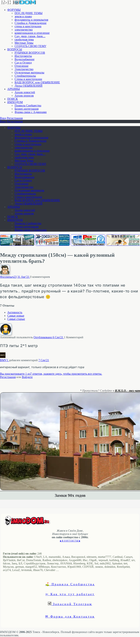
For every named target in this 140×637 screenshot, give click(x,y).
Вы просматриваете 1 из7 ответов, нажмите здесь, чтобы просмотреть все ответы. (51, 373)
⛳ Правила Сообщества (70, 584)
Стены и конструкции (28, 79)
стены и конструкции (28, 26)
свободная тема (24, 39)
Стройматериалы (25, 75)
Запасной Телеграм (71, 604)
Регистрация (15, 118)
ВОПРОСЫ (14, 49)
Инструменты (23, 56)
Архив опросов (24, 95)
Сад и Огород (23, 62)
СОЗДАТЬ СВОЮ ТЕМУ (30, 46)
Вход (3, 118)
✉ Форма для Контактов (70, 616)
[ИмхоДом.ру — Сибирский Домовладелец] (18, 3)
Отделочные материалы (29, 72)
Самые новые (15, 315)
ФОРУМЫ (14, 9)
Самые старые (16, 319)
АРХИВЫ (13, 89)
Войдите (27, 377)
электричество (24, 29)
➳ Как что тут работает (70, 594)
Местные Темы (24, 42)
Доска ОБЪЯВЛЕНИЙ (28, 85)
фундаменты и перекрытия (31, 19)
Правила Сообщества (28, 105)
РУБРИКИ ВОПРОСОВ (30, 52)
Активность (14, 312)
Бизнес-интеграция (26, 108)
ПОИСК (12, 98)
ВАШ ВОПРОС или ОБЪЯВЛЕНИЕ (37, 82)
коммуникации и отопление (32, 32)
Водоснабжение (24, 59)
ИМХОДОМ (15, 102)
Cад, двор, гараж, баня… (30, 36)
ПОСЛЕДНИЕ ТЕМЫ (28, 13)
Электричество (24, 69)
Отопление (21, 65)
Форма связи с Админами (31, 112)
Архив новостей (25, 92)
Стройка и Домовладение (30, 23)
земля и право (23, 16)
